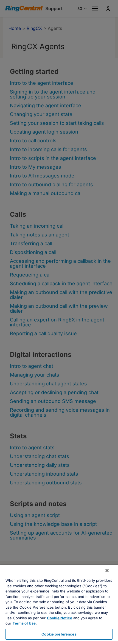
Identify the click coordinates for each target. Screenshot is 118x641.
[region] (59, 603)
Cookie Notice (59, 618)
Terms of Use (24, 623)
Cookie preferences (58, 634)
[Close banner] (107, 570)
